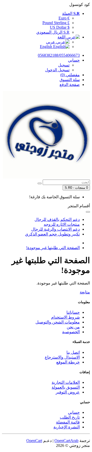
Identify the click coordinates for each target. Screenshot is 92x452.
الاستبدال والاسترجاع (62, 357)
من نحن (73, 327)
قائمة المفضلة (68, 422)
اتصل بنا (73, 352)
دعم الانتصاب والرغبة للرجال (55, 229)
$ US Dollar (60, 27)
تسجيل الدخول (57, 70)
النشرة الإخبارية (66, 427)
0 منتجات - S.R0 (76, 188)
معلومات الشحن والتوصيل (58, 322)
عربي (51, 42)
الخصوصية (71, 332)
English (46, 46)
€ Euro (64, 18)
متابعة (85, 292)
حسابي (74, 412)
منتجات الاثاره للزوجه (62, 224)
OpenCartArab (66, 440)
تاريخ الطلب (70, 417)
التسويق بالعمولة (66, 387)
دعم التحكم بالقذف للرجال (57, 219)
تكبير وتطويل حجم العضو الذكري (52, 234)
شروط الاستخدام (65, 317)
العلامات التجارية (66, 382)
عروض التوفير (68, 392)
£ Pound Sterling (56, 23)
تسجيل (64, 65)
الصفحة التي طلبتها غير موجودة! (53, 247)
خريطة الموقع (68, 362)
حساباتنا (73, 312)
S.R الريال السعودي (53, 32)
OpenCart (34, 440)
